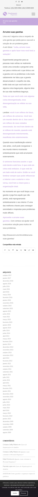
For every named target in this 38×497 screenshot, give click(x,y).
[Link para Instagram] (19, 1)
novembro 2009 (8, 424)
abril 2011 (6, 383)
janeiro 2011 (7, 391)
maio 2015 (6, 317)
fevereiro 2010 (7, 416)
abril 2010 (6, 410)
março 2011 (7, 385)
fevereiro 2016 (7, 297)
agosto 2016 (7, 283)
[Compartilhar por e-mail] (33, 250)
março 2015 (7, 319)
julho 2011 (6, 377)
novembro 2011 (8, 366)
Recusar (23, 493)
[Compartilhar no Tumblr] (21, 250)
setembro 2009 (8, 430)
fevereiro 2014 (7, 341)
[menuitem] (18, 5)
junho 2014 (6, 333)
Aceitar (15, 493)
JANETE (5, 474)
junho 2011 (6, 380)
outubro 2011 (7, 369)
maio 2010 (6, 408)
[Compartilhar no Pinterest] (13, 250)
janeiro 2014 (7, 344)
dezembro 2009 (8, 421)
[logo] (16, 14)
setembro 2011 (8, 372)
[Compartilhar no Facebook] (5, 250)
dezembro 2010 (8, 394)
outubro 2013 (7, 352)
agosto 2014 (7, 328)
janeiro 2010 (7, 419)
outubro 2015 (7, 306)
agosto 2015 (7, 311)
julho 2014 (6, 330)
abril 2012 (6, 358)
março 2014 (7, 339)
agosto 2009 (7, 432)
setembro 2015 (8, 308)
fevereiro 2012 (7, 361)
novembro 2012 (8, 355)
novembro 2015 (8, 303)
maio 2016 (6, 289)
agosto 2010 (7, 399)
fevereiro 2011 (7, 388)
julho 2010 (6, 402)
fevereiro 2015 (7, 322)
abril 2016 (6, 292)
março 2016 (7, 295)
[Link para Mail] (21, 1)
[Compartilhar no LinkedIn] (17, 250)
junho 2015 (6, 314)
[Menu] (32, 14)
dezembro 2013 (8, 347)
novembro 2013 (8, 350)
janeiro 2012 (7, 363)
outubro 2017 (7, 275)
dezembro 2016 (8, 281)
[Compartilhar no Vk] (25, 250)
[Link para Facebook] (16, 1)
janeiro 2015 (7, 325)
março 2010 (7, 413)
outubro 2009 (7, 427)
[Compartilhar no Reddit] (29, 250)
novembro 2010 (8, 396)
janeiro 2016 (7, 300)
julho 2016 (6, 286)
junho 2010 (6, 405)
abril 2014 (6, 336)
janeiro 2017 (7, 278)
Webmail (18, 5)
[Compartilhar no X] (9, 250)
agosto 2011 (7, 374)
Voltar (4, 22)
